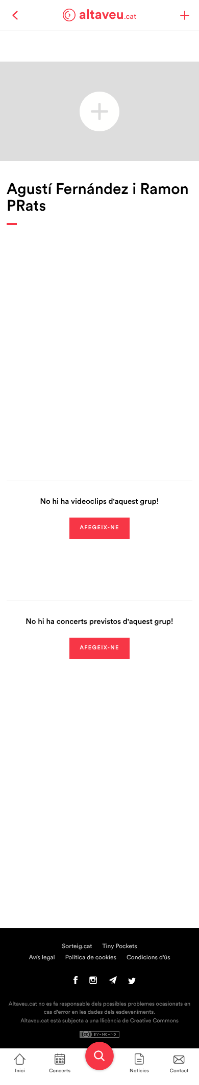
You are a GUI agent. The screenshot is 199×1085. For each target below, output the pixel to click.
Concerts (59, 1070)
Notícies (139, 1070)
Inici (19, 1070)
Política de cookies (90, 958)
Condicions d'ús (148, 958)
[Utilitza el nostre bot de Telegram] (113, 982)
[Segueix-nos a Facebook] (75, 982)
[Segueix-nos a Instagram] (93, 982)
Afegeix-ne (99, 528)
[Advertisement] (99, 345)
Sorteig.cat (77, 947)
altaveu (108, 14)
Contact (179, 1070)
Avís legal (42, 958)
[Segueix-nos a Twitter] (132, 982)
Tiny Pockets (120, 947)
